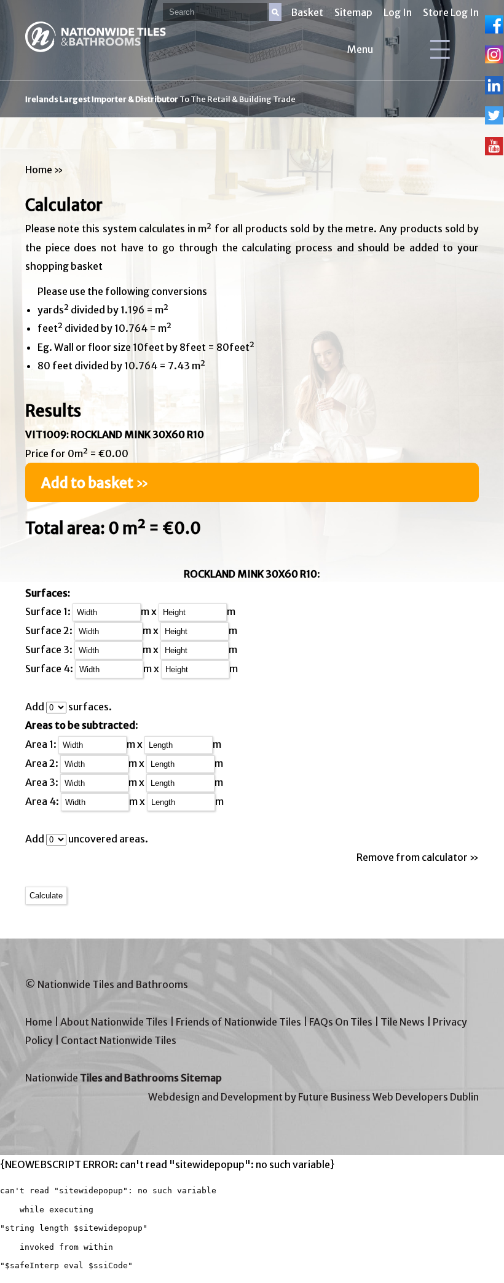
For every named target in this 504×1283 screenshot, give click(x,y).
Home (38, 169)
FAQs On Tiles (340, 1022)
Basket (307, 12)
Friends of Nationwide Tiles (238, 1022)
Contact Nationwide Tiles (118, 1040)
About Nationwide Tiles (114, 1022)
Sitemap (353, 12)
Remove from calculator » (417, 857)
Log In (398, 12)
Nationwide (123, 1078)
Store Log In (451, 12)
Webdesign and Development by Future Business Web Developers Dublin (313, 1097)
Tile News (402, 1022)
